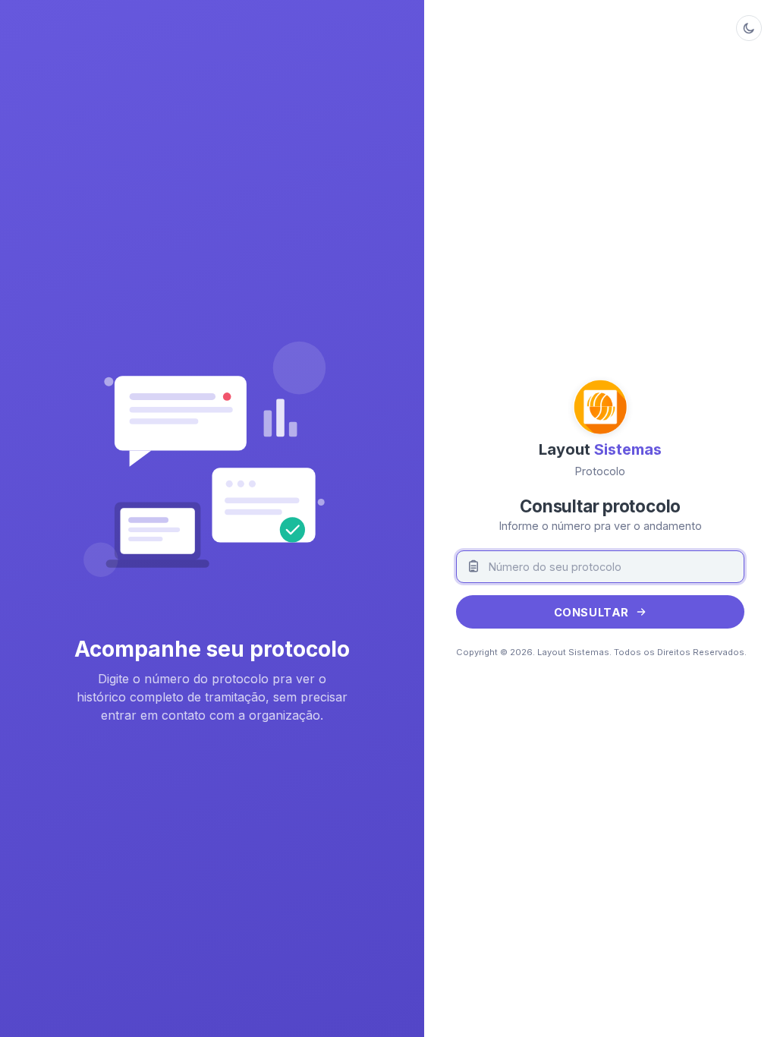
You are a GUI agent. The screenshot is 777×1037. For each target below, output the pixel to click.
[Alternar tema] (749, 28)
